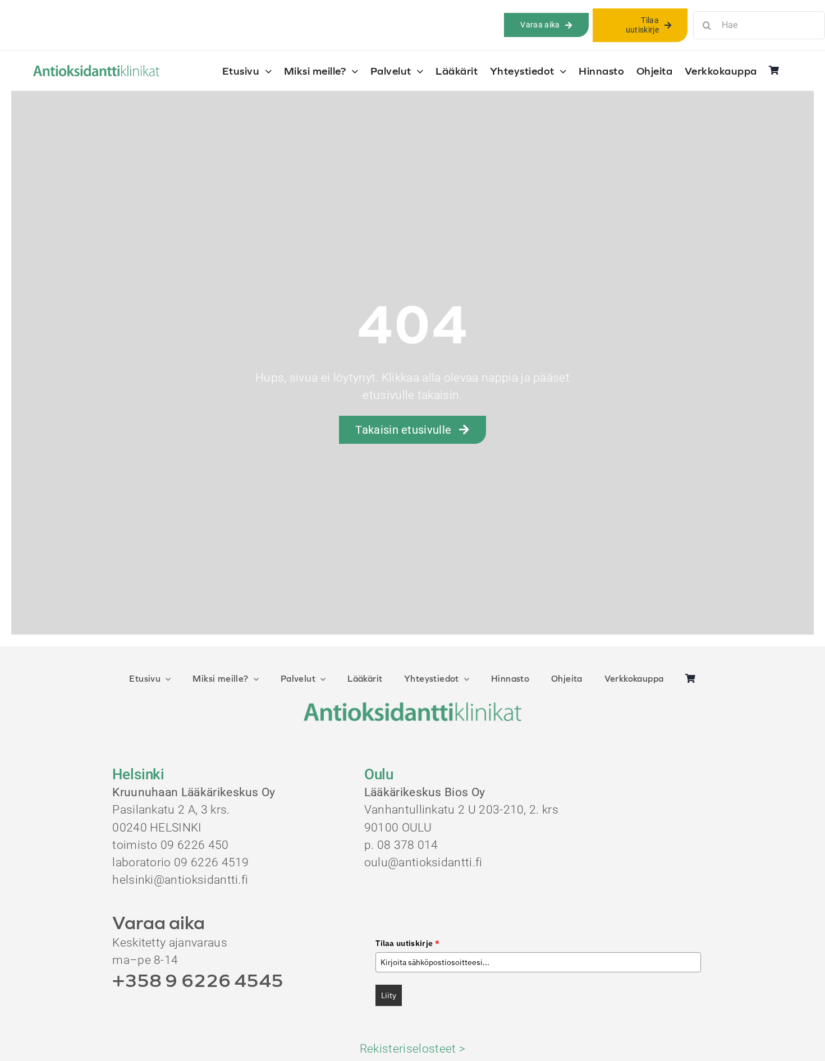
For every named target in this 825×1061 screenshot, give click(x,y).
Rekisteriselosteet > (412, 1048)
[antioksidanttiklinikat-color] (96, 70)
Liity (388, 995)
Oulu (379, 774)
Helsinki (138, 774)
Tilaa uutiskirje (407, 943)
